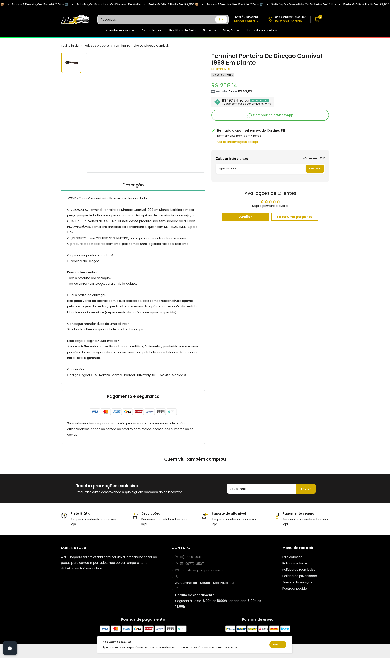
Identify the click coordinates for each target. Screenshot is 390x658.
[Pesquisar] (221, 19)
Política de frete (294, 563)
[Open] (10, 648)
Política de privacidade (299, 576)
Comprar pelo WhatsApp (273, 115)
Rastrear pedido (294, 588)
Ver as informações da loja (237, 142)
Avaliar (245, 216)
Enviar (306, 488)
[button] (320, 19)
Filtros (207, 30)
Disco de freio (152, 30)
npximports (220, 69)
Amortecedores (118, 30)
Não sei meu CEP (314, 158)
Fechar (278, 644)
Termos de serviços (297, 582)
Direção (229, 30)
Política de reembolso (299, 569)
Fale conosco (292, 557)
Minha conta (245, 21)
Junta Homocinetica (261, 30)
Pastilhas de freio (182, 30)
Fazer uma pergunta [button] (295, 216)
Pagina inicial (70, 45)
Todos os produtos (96, 45)
